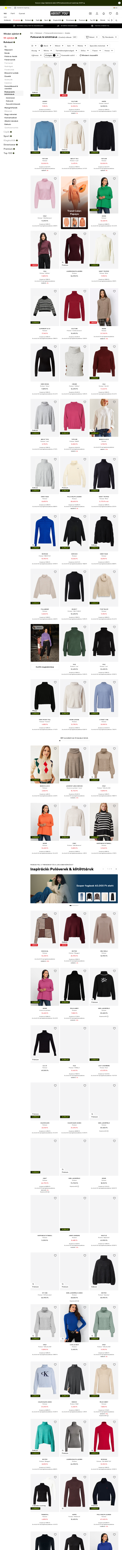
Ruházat (39, 33)
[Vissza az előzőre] (103, 869)
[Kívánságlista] (110, 13)
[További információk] (44, 113)
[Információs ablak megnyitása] (119, 3)
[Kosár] (117, 13)
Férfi (13, 13)
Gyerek (22, 13)
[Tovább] (112, 20)
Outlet (9, 7)
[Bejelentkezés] (97, 13)
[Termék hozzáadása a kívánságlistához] (55, 64)
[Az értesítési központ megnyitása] (103, 13)
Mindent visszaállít (90, 55)
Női (5, 13)
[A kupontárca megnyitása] (90, 13)
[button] (92, 37)
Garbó (67, 33)
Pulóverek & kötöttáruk (53, 33)
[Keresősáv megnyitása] (115, 20)
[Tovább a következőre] (116, 869)
